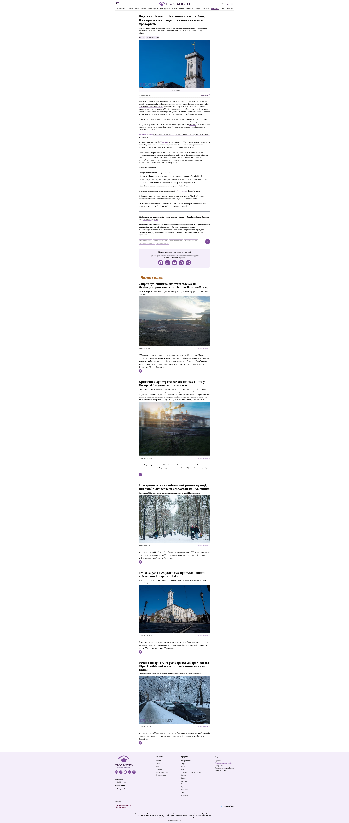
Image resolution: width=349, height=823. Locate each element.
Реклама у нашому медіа (223, 763)
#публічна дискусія (191, 240)
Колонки (159, 769)
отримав (205, 109)
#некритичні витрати (160, 240)
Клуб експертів (161, 775)
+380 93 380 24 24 (120, 782)
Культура (206, 9)
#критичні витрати (145, 240)
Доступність (219, 765)
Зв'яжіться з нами (221, 770)
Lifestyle (197, 9)
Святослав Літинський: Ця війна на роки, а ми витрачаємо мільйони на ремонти (174, 135)
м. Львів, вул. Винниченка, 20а (125, 789)
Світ (222, 9)
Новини (158, 761)
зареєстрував (144, 109)
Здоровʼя (189, 9)
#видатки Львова (162, 243)
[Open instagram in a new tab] (181, 262)
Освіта (174, 9)
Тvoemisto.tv (182, 203)
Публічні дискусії (162, 772)
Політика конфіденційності (224, 768)
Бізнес (143, 9)
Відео (157, 766)
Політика (229, 9)
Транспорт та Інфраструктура (159, 9)
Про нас (218, 761)
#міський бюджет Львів (147, 243)
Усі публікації (121, 9)
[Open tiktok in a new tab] (167, 262)
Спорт (181, 9)
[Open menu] (232, 4)
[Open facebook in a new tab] (160, 262)
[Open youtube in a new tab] (174, 262)
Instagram (147, 219)
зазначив (192, 124)
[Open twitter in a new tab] (188, 262)
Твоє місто (164, 142)
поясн (173, 119)
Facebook (158, 206)
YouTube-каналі (171, 206)
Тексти (158, 763)
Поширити (204, 95)
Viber (156, 219)
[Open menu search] (227, 4)
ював (177, 119)
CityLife (130, 9)
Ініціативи (215, 9)
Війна (137, 9)
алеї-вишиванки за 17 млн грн (151, 106)
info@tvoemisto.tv (120, 785)
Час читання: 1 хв (152, 37)
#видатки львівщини (176, 240)
